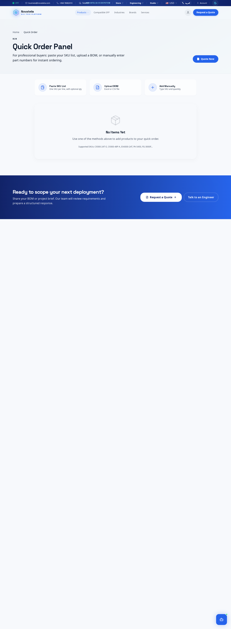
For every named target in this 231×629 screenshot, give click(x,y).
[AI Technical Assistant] (221, 619)
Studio (153, 3)
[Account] (188, 12)
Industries (119, 12)
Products (81, 12)
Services (145, 12)
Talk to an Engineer (201, 197)
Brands (132, 12)
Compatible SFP (102, 12)
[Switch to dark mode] (215, 3)
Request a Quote (206, 12)
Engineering (135, 3)
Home (16, 32)
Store (118, 3)
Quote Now (207, 58)
